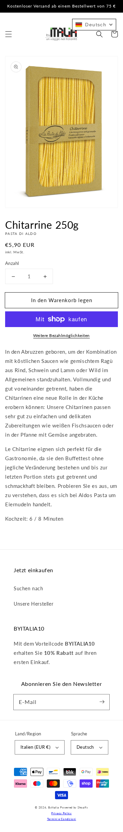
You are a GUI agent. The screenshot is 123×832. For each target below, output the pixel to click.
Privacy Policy (61, 813)
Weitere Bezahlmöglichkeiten (61, 335)
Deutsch (85, 747)
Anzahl (12, 263)
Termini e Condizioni (61, 819)
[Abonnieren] (101, 701)
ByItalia (53, 807)
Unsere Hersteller (33, 604)
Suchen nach (28, 588)
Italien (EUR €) (35, 747)
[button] (8, 34)
